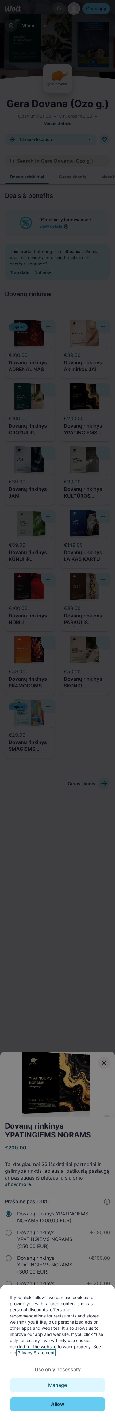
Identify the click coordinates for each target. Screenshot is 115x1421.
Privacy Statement (36, 1352)
